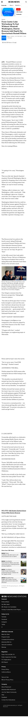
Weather (17, 5)
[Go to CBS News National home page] (14, 2)
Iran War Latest (5, 604)
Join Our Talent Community (9, 692)
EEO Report (5, 662)
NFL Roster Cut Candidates (9, 607)
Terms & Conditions (7, 644)
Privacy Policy (5, 669)
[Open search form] (26, 2)
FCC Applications (6, 659)
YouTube (4, 616)
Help (3, 694)
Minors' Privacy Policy (7, 679)
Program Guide (6, 637)
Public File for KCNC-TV (8, 654)
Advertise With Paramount (9, 689)
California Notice (6, 672)
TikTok (3, 624)
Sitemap (4, 647)
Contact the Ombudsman (8, 700)
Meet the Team (6, 634)
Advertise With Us (6, 642)
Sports (3, 19)
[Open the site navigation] (4, 2)
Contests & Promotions (8, 639)
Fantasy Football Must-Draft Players (11, 609)
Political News (5, 601)
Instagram (4, 622)
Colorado (3, 5)
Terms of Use (5, 677)
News (11, 5)
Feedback (4, 697)
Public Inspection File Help (9, 657)
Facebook (4, 619)
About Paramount (6, 687)
